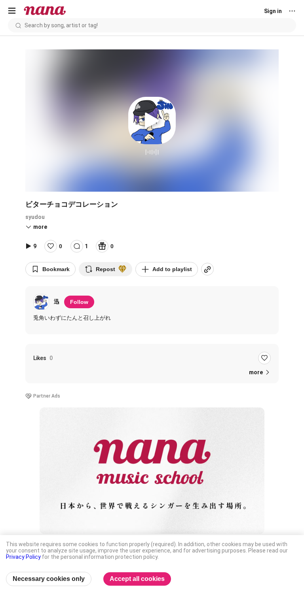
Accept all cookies (137, 578)
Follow (79, 302)
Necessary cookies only (49, 578)
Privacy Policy (23, 557)
